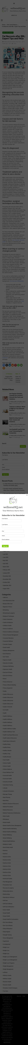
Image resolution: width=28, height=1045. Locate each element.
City (3, 531)
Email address (5, 539)
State (3, 535)
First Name (5, 518)
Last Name (5, 524)
